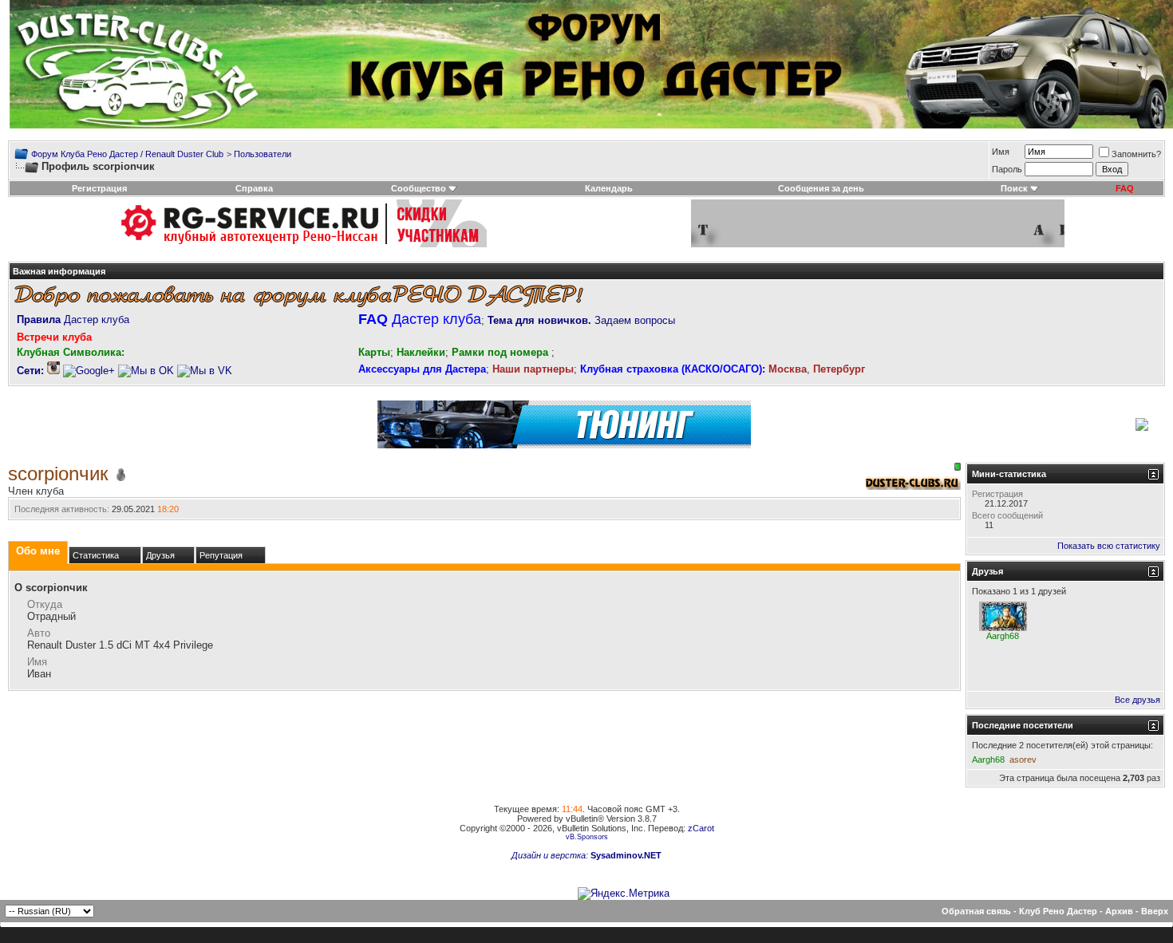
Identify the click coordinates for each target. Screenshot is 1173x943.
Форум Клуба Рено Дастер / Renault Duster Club (127, 154)
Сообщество (418, 188)
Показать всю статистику (1108, 545)
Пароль (1007, 169)
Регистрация (99, 188)
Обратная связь (976, 911)
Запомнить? (1136, 154)
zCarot (701, 828)
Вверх (1154, 911)
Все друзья (1137, 699)
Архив (1119, 911)
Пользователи (262, 154)
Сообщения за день (821, 188)
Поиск (1014, 188)
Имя (1000, 151)
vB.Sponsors (587, 837)
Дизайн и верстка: (550, 855)
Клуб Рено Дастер (1058, 911)
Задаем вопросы (581, 320)
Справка (254, 188)
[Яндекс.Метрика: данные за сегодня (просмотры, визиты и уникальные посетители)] (623, 893)
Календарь (609, 188)
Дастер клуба (73, 320)
